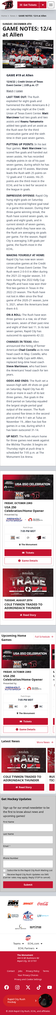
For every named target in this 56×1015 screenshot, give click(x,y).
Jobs (20, 971)
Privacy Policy (32, 971)
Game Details (30, 560)
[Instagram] (17, 987)
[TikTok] (39, 987)
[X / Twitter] (28, 987)
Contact (11, 971)
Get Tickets (30, 5)
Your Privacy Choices (28, 975)
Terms (46, 971)
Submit (28, 884)
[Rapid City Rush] (7, 4)
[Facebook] (6, 987)
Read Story (29, 615)
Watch (10, 91)
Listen (19, 91)
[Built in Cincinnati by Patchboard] (28, 1002)
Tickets (30, 552)
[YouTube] (49, 987)
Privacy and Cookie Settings (28, 979)
